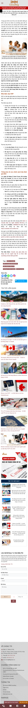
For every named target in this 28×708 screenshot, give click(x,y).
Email (2, 578)
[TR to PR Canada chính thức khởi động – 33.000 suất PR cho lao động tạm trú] (14, 405)
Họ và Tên (3, 566)
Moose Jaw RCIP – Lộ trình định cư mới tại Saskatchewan (19, 524)
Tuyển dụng (5, 687)
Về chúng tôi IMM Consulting (9, 685)
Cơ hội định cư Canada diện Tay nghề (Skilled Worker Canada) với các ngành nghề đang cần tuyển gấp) (14, 8)
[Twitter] (11, 275)
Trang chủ (3, 11)
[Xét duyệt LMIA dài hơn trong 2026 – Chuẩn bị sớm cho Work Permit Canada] (14, 351)
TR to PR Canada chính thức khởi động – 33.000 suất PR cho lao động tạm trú (18, 533)
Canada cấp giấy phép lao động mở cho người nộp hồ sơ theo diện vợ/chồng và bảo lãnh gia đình (14, 253)
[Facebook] (2, 275)
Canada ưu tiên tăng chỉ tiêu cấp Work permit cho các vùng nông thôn (19, 486)
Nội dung (3, 584)
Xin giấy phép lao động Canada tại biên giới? (18, 540)
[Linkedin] (5, 275)
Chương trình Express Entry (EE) (10, 674)
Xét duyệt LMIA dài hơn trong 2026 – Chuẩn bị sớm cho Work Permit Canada (18, 508)
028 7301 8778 (11, 655)
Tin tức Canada (6, 691)
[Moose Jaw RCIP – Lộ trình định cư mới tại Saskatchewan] (14, 387)
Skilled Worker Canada (8, 676)
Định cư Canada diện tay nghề (10, 668)
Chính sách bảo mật (7, 694)
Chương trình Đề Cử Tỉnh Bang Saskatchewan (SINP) (13, 671)
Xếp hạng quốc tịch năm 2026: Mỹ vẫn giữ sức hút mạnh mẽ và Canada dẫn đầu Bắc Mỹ (19, 492)
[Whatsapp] (8, 275)
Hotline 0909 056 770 (6, 564)
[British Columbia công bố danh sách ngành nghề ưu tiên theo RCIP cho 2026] (14, 441)
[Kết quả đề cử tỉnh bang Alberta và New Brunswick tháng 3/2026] (14, 369)
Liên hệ (4, 689)
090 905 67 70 (10, 657)
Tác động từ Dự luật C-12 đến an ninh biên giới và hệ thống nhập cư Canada (19, 500)
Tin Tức (9, 11)
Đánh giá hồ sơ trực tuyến (11, 702)
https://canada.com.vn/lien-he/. (10, 228)
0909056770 (16, 224)
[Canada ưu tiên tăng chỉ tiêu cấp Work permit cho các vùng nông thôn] (14, 298)
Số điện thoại (4, 572)
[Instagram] (14, 275)
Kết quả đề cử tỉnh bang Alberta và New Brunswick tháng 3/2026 (19, 517)
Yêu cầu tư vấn (23, 702)
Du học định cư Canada (8, 678)
